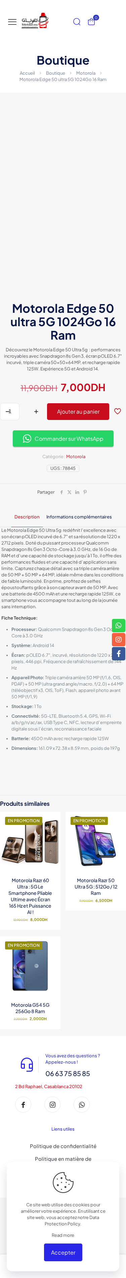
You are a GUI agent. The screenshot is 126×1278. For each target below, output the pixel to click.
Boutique (55, 73)
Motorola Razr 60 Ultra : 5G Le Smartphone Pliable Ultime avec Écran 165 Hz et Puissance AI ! (30, 896)
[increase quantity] (36, 412)
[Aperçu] (52, 839)
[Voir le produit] (52, 819)
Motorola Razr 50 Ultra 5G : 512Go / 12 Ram (96, 886)
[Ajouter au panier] (118, 819)
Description (27, 516)
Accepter (63, 1252)
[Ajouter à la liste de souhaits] (52, 829)
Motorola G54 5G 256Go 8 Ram (30, 1008)
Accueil (27, 73)
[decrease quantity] (7, 412)
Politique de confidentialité (63, 1146)
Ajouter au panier (78, 411)
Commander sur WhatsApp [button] (69, 438)
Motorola (85, 73)
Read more (63, 1235)
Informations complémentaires (79, 516)
